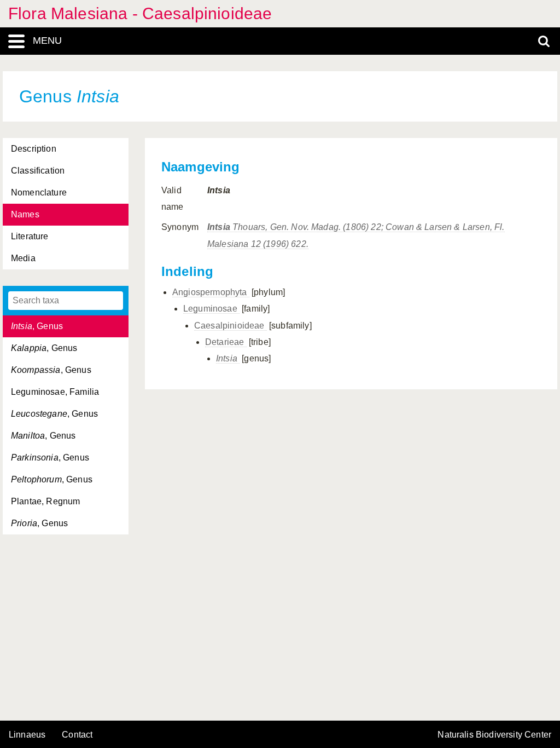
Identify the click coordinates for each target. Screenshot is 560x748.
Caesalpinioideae (230, 325)
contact (77, 734)
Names (25, 214)
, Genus (37, 326)
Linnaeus (27, 734)
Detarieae (226, 342)
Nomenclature (39, 192)
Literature (30, 236)
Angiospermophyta (210, 292)
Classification (38, 170)
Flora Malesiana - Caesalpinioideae (140, 13)
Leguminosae (211, 308)
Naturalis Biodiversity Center (494, 734)
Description (33, 148)
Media (23, 258)
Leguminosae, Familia (55, 391)
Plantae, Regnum (45, 501)
